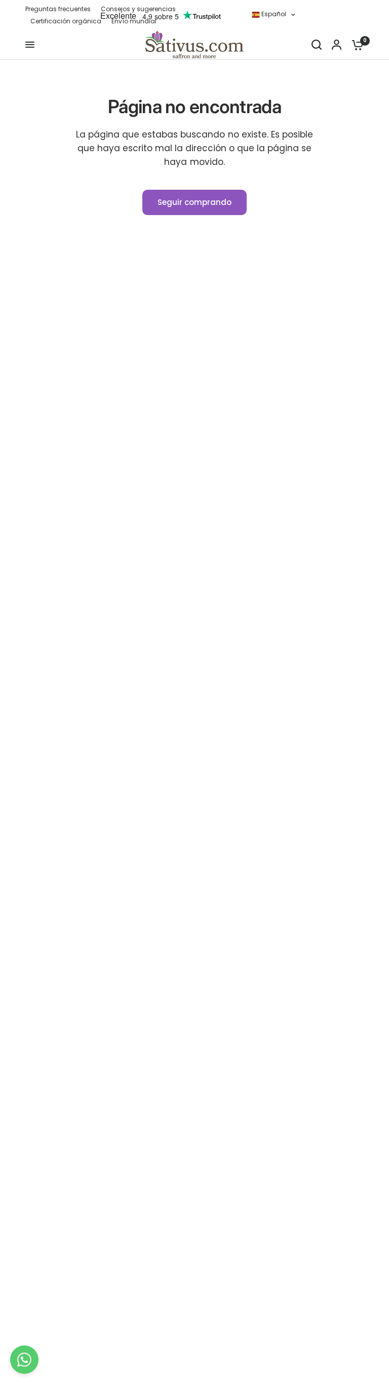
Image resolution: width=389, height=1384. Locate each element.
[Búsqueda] (316, 44)
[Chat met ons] (24, 1359)
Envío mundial (134, 21)
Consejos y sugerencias (138, 9)
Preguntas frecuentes (58, 9)
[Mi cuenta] (336, 44)
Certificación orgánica (65, 21)
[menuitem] (60, 9)
